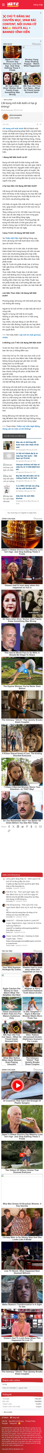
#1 (41, 124)
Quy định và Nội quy (16, 1421)
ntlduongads (22, 450)
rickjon (39, 1406)
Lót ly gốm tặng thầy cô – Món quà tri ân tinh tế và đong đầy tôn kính (23, 880)
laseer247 (9, 932)
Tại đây (38, 1443)
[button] (3, 4)
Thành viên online (11, 1380)
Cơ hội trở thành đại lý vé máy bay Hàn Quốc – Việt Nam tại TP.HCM (27, 455)
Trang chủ (13, 1423)
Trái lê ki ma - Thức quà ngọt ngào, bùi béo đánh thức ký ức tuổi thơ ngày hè (22, 893)
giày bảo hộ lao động (24, 501)
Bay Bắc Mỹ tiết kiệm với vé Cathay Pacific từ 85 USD (27, 477)
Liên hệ (4, 1421)
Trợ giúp (5, 1423)
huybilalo (21, 491)
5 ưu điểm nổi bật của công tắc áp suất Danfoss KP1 (27, 487)
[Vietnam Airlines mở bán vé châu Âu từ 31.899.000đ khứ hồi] (9, 467)
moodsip (9, 888)
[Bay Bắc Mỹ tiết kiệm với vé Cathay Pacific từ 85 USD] (9, 479)
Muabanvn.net (18, 1449)
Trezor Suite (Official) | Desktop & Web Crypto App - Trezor (22, 937)
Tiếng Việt (15, 1417)
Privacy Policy (30, 1421)
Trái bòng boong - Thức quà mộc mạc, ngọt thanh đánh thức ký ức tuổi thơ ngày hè (23, 907)
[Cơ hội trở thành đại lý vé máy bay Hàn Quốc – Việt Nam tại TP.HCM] (9, 456)
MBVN (5, 1417)
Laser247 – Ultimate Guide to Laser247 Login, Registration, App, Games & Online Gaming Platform (23, 923)
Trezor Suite (10, 945)
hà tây (4, 1384)
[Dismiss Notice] (40, 13)
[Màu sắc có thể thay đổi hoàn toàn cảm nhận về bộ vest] (9, 445)
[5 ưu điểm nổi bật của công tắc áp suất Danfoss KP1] (9, 489)
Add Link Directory (11, 874)
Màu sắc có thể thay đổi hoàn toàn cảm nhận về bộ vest (27, 444)
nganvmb (21, 461)
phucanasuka (8, 110)
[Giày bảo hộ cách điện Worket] (9, 499)
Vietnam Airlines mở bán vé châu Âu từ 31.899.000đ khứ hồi (28, 467)
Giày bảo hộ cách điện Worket (25, 497)
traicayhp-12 (10, 901)
